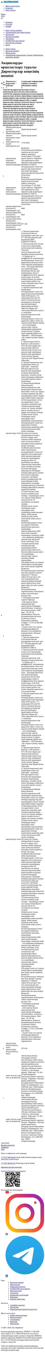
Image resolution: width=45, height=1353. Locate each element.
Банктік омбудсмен (17, 1299)
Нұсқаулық (10, 35)
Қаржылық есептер (17, 1287)
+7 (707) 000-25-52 (8, 1163)
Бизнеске (9, 8)
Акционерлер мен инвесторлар (18, 32)
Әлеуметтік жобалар (14, 43)
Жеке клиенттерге (13, 6)
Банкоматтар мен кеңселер (11, 1167)
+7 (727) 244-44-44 (8, 1157)
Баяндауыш (14, 1324)
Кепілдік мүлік (16, 1291)
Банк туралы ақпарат (14, 30)
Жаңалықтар (10, 53)
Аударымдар (15, 1319)
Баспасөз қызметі (12, 37)
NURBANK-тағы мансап (20, 1289)
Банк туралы (10, 10)
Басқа (8, 45)
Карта (3, 14)
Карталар (13, 1322)
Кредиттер (14, 1307)
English (8, 26)
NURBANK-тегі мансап (15, 41)
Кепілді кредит (16, 1317)
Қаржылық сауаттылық (19, 1295)
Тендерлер (10, 39)
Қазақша (9, 22)
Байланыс (14, 1297)
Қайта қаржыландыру (18, 1315)
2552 (3, 16)
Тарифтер (5, 1147)
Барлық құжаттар (8, 1145)
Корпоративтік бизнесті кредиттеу (23, 1309)
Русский (9, 24)
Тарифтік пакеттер (17, 1305)
